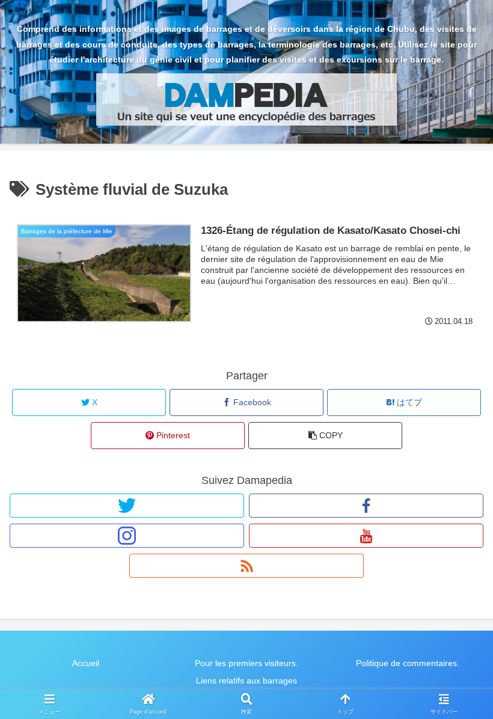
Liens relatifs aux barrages (246, 680)
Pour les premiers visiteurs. (246, 663)
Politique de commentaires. (407, 663)
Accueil (85, 663)
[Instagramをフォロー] (127, 536)
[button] (325, 435)
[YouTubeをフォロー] (366, 536)
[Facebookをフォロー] (366, 506)
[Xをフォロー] (127, 506)
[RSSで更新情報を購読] (246, 566)
